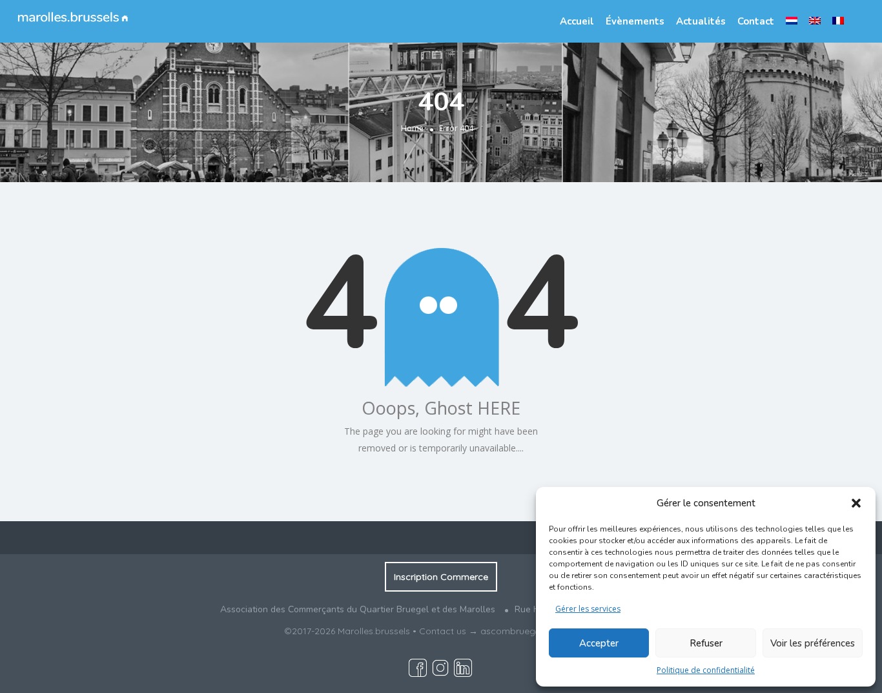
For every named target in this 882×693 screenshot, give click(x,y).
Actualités (701, 21)
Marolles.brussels (374, 631)
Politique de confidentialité (706, 670)
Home (412, 128)
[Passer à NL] (791, 21)
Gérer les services (587, 608)
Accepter (599, 643)
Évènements (635, 21)
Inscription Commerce (441, 577)
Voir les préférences (812, 643)
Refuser (706, 643)
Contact (755, 21)
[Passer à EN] (815, 21)
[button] (856, 503)
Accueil (577, 21)
